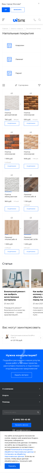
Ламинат (19, 59)
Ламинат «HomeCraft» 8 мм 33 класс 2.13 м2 (31, 198)
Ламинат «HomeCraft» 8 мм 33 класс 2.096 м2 (11, 240)
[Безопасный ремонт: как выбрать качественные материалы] (15, 278)
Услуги (5, 395)
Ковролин (19, 45)
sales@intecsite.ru (23, 430)
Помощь (6, 402)
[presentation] (3, 104)
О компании (7, 389)
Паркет (18, 73)
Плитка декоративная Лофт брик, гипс (12, 115)
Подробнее (11, 123)
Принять (12, 466)
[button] (6, 234)
